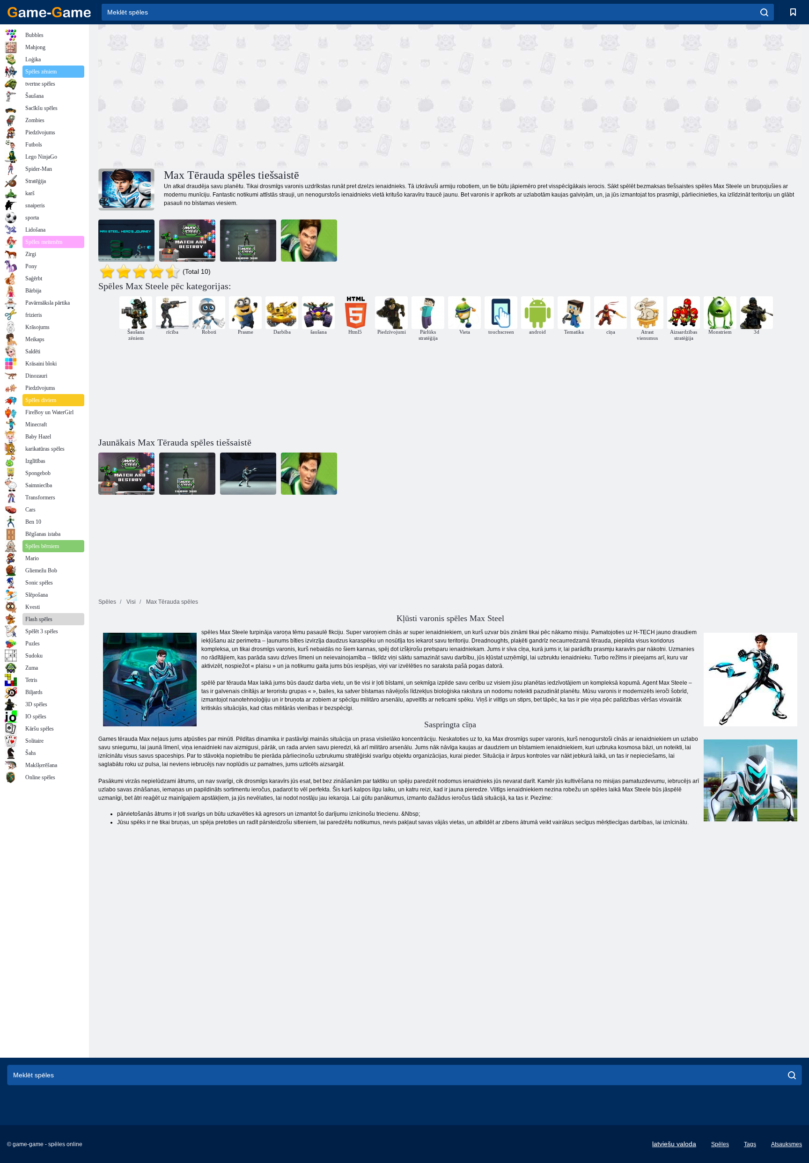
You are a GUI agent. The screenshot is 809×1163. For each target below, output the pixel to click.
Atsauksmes (786, 1144)
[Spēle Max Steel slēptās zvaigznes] (309, 240)
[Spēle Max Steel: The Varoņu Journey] (126, 240)
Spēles (720, 1144)
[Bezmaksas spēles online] (49, 12)
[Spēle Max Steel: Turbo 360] (248, 240)
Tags (750, 1144)
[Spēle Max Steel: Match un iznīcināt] (187, 240)
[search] (764, 12)
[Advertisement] (274, 95)
